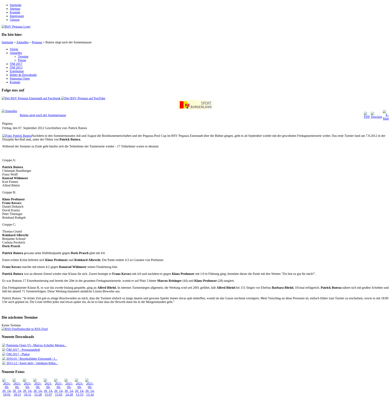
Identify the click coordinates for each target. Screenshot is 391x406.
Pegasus (37, 42)
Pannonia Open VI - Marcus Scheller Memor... (36, 345)
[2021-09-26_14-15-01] (58, 394)
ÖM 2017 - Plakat (18, 354)
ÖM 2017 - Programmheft (23, 349)
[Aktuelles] (9, 111)
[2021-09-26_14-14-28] (69, 394)
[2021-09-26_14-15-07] (48, 394)
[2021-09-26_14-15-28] (38, 394)
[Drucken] (376, 117)
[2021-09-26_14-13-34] (89, 394)
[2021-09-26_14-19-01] (6, 394)
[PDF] (367, 117)
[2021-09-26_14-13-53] (79, 394)
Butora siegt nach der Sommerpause (43, 115)
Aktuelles (22, 42)
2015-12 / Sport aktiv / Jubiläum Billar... (32, 363)
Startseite (7, 42)
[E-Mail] (386, 118)
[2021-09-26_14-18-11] (17, 394)
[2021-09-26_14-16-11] (27, 394)
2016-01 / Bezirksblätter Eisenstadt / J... (31, 358)
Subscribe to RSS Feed (33, 329)
